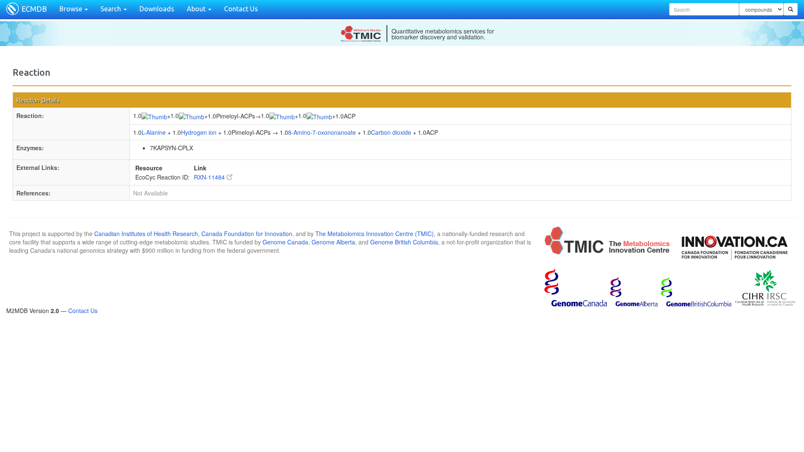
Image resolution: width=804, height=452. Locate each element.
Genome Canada (285, 242)
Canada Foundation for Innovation (246, 233)
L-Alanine (154, 132)
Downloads (156, 9)
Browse (71, 9)
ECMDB (34, 9)
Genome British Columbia (404, 242)
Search (111, 9)
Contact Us (241, 9)
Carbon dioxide (391, 132)
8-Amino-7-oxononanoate (322, 132)
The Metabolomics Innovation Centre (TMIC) (374, 233)
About (197, 9)
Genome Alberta (333, 242)
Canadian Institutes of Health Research (146, 233)
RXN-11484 (210, 177)
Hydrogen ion (198, 132)
